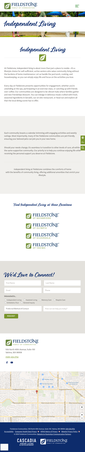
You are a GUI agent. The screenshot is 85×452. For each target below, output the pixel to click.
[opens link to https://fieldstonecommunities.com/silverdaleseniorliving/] (42, 236)
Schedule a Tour (13, 303)
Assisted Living (31, 300)
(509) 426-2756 (12, 357)
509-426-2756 (70, 429)
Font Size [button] (82, 142)
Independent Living (14, 300)
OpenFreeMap (73, 421)
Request (11, 316)
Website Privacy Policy (69, 432)
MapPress (67, 421)
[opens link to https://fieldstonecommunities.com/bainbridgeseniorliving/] (42, 216)
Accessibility (9, 432)
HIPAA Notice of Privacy (49, 432)
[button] (37, 392)
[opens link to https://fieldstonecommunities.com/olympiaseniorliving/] (42, 226)
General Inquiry (29, 303)
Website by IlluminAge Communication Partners (54, 434)
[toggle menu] (77, 6)
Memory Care (46, 300)
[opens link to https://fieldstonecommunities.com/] (23, 5)
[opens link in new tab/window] (7, 363)
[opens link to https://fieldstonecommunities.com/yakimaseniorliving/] (42, 246)
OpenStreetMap (80, 421)
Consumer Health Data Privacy (26, 432)
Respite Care (60, 300)
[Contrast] (83, 138)
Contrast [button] (83, 138)
